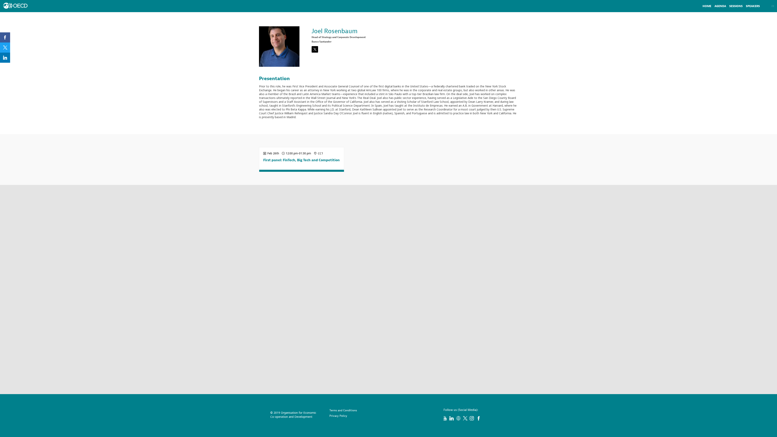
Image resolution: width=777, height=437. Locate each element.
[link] (707, 6)
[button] (768, 6)
